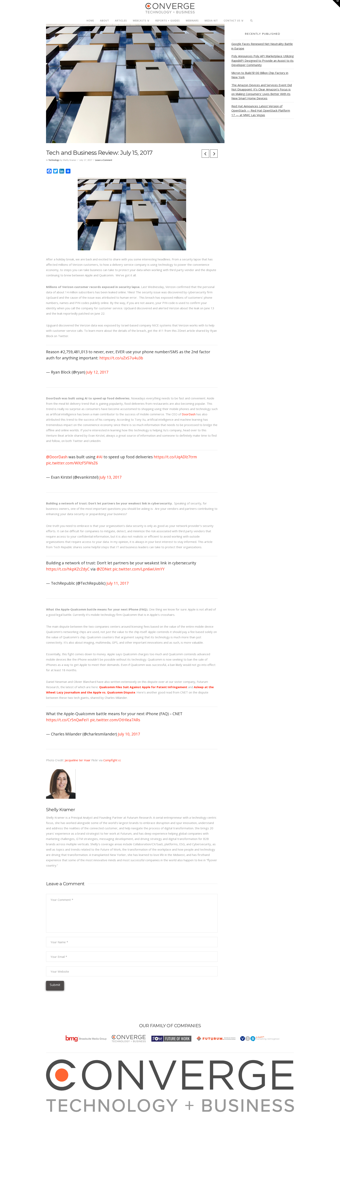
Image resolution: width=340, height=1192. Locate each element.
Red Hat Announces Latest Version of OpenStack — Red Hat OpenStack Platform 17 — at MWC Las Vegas (260, 110)
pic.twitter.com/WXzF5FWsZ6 (72, 463)
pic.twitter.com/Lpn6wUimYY (138, 569)
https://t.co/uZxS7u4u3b (121, 358)
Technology (53, 160)
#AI (99, 456)
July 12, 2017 (97, 372)
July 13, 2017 (110, 477)
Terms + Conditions (64, 1125)
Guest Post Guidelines (66, 1136)
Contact (56, 1141)
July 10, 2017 (129, 734)
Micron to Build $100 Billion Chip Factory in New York (259, 75)
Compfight (110, 760)
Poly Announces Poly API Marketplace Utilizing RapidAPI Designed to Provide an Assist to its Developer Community (262, 60)
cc (119, 760)
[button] (336, 3)
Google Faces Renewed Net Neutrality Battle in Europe (262, 46)
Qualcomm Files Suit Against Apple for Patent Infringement (143, 687)
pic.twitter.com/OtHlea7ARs (115, 719)
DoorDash (189, 414)
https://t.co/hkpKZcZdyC (68, 569)
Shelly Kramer (60, 809)
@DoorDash (56, 456)
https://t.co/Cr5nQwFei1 (67, 719)
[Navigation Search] (252, 19)
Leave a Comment (103, 160)
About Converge (62, 1115)
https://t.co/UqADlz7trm (175, 456)
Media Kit (57, 1120)
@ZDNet (104, 569)
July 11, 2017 (117, 583)
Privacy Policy (60, 1130)
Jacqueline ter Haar (78, 760)
